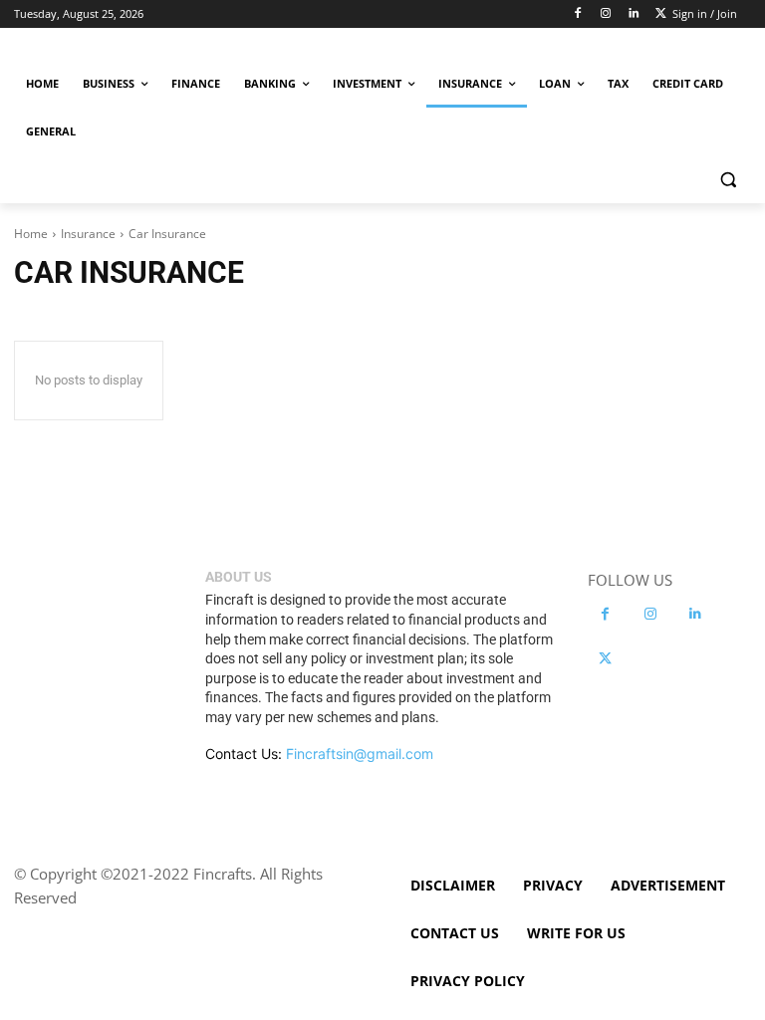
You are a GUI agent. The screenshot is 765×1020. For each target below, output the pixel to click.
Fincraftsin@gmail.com (359, 753)
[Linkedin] (633, 14)
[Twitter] (660, 14)
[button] (727, 179)
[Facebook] (578, 14)
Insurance (88, 233)
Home (31, 233)
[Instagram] (606, 14)
